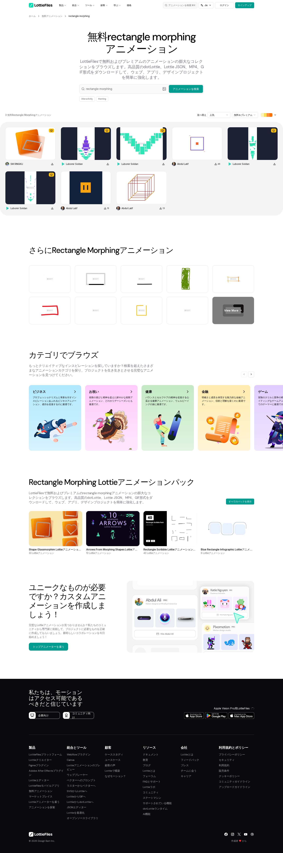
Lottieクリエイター (40, 760)
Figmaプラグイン (39, 765)
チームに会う (189, 770)
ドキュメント (151, 754)
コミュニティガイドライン (234, 781)
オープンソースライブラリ (82, 818)
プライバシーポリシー (232, 754)
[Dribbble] (252, 834)
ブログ (147, 765)
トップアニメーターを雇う (48, 646)
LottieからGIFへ (76, 796)
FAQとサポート (152, 781)
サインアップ (245, 5)
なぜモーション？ (115, 776)
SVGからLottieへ (77, 791)
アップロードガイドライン (234, 787)
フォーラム (149, 776)
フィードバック (190, 760)
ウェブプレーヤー (77, 775)
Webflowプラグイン (78, 754)
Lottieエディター (39, 780)
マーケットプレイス (40, 796)
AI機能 (146, 814)
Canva (70, 760)
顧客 (103, 5)
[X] (239, 834)
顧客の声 (110, 765)
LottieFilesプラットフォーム (45, 754)
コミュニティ (151, 792)
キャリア (186, 776)
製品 (61, 5)
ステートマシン (152, 798)
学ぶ (116, 5)
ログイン (224, 5)
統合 (74, 5)
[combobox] (219, 115)
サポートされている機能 (157, 803)
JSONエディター (76, 807)
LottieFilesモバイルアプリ (44, 785)
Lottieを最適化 (76, 812)
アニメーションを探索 (42, 807)
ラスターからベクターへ (81, 785)
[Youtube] (246, 834)
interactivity (87, 99)
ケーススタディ (114, 754)
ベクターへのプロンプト (81, 780)
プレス (185, 765)
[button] (141, 89)
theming (102, 99)
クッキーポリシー (229, 776)
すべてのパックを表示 (240, 501)
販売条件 (224, 770)
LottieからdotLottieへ (80, 802)
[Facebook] (226, 834)
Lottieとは (149, 770)
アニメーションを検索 (179, 5)
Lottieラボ (149, 787)
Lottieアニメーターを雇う (44, 802)
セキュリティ (227, 760)
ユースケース (113, 760)
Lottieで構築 (112, 770)
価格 (129, 5)
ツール (88, 5)
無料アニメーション (40, 791)
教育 (145, 760)
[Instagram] (233, 834)
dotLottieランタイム (155, 808)
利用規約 (224, 765)
